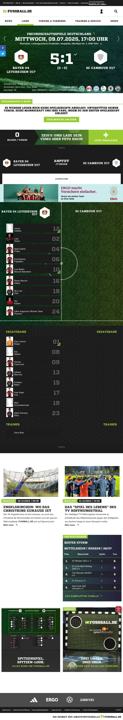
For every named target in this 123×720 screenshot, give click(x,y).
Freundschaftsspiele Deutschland (59, 34)
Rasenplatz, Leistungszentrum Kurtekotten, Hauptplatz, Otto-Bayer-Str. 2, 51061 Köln (59, 43)
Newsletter (85, 3)
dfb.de (18, 3)
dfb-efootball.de (28, 3)
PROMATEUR (8, 3)
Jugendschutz (56, 710)
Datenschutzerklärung (21, 710)
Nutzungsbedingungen (40, 710)
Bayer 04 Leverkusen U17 (21, 69)
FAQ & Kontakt (73, 3)
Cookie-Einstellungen (90, 710)
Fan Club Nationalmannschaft (47, 3)
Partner (62, 3)
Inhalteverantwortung (72, 710)
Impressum (6, 710)
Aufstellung (61, 179)
